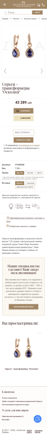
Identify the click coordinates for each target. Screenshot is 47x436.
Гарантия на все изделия (11, 206)
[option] (23, 46)
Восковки (6, 420)
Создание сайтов (39, 431)
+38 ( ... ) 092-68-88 (43, 5)
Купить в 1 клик (23, 140)
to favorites (40, 332)
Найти (37, 12)
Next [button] (42, 71)
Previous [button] (5, 71)
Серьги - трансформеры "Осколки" (21, 369)
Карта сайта (29, 431)
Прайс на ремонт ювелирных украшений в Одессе (22, 401)
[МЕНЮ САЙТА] (4, 4)
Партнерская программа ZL (13, 416)
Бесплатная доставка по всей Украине (19, 206)
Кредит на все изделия (36, 206)
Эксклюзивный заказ (24, 307)
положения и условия (29, 145)
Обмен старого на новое (27, 206)
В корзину (25, 111)
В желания (25, 118)
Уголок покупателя (9, 398)
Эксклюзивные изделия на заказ (15, 405)
